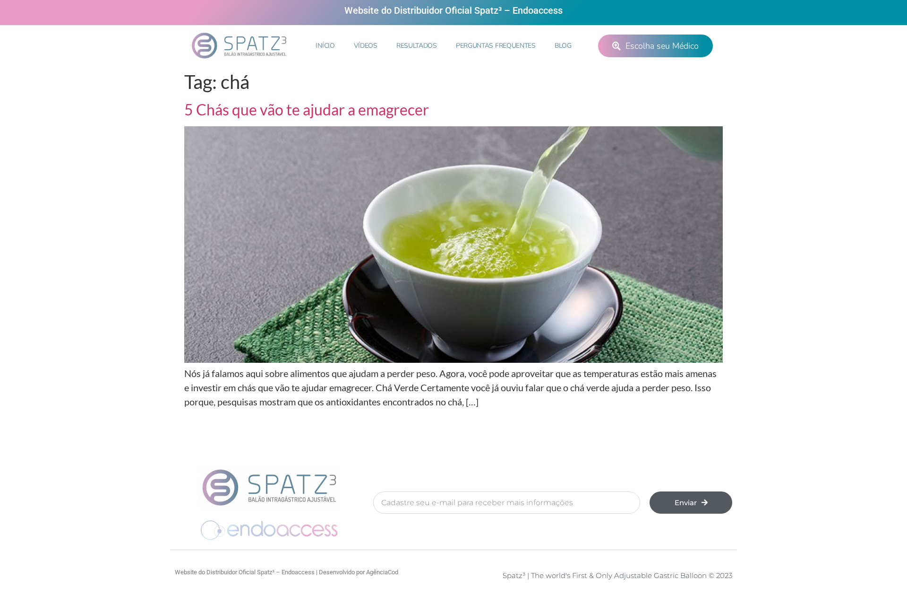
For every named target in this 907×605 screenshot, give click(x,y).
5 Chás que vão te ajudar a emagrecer (306, 109)
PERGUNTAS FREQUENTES (496, 45)
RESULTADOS (416, 45)
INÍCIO (325, 45)
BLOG (563, 45)
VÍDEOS (365, 45)
